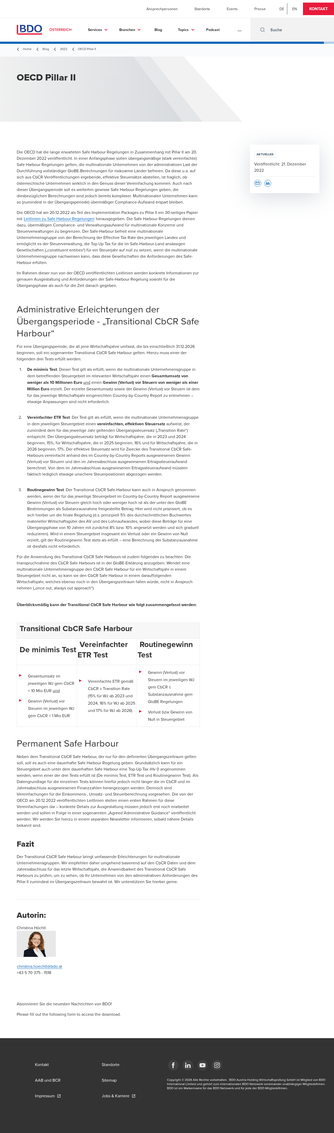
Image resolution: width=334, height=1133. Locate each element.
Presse (260, 8)
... (240, 29)
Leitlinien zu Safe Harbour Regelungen (59, 218)
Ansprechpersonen (162, 8)
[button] (318, 9)
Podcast (213, 29)
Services (95, 29)
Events (232, 8)
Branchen (127, 29)
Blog (158, 29)
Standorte (202, 8)
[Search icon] (262, 29)
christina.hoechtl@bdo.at (39, 966)
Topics (183, 29)
